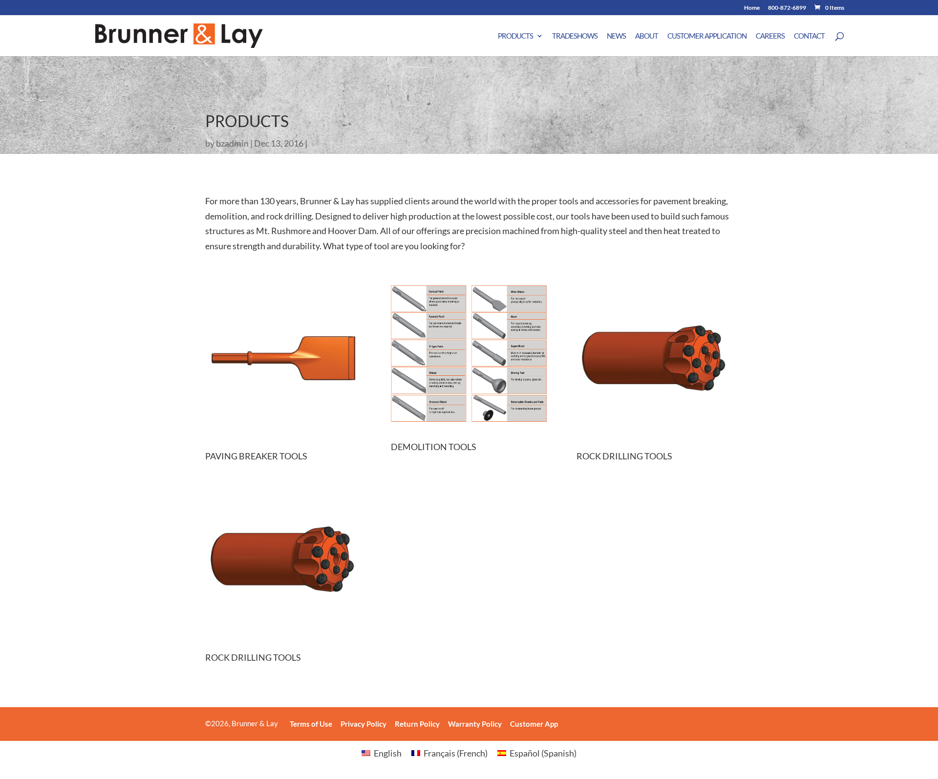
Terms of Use (311, 723)
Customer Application (706, 36)
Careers (770, 36)
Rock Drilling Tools (253, 657)
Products (515, 36)
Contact (809, 36)
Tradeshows (574, 36)
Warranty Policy (475, 723)
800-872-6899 (787, 8)
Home (752, 8)
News (616, 36)
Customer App (534, 723)
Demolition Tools (433, 446)
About (646, 36)
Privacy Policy (363, 723)
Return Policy (417, 723)
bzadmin (232, 143)
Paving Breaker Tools (256, 456)
